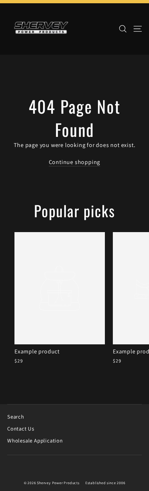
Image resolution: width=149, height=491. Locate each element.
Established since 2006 (105, 482)
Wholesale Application (35, 440)
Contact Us (20, 428)
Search (15, 416)
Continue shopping (75, 162)
